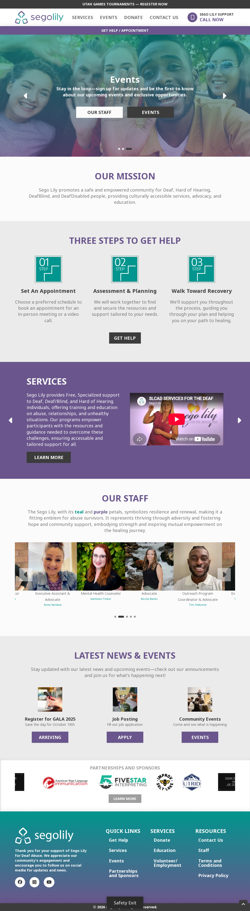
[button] (210, 17)
